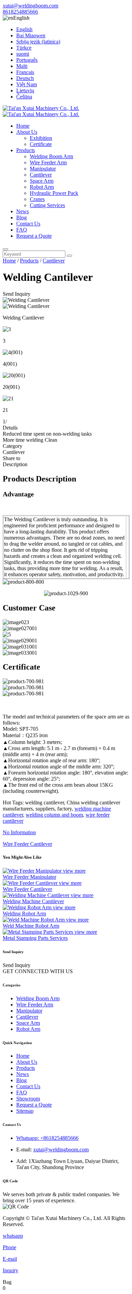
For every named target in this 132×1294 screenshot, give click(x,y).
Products (25, 150)
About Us (26, 132)
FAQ (21, 230)
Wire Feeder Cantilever (27, 889)
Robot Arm (42, 187)
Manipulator (43, 168)
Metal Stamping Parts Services (35, 938)
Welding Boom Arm (51, 156)
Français (25, 72)
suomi (22, 54)
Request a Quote (34, 236)
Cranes (37, 199)
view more (74, 871)
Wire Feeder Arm (48, 162)
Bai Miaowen (30, 35)
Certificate (41, 144)
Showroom (28, 1098)
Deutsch (25, 78)
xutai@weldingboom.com (30, 5)
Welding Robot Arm (24, 913)
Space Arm (41, 181)
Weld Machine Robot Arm (31, 926)
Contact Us (28, 223)
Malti (21, 66)
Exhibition (41, 138)
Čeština (24, 96)
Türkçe (23, 48)
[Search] (5, 249)
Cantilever (41, 175)
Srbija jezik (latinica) (38, 41)
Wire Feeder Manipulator (29, 877)
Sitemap (25, 1111)
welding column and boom (54, 815)
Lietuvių (25, 90)
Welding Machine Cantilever (33, 901)
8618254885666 (20, 12)
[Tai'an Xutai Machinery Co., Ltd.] (41, 111)
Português (27, 60)
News (22, 211)
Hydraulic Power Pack (54, 193)
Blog (21, 217)
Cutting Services (47, 205)
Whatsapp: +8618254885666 (47, 1138)
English (24, 29)
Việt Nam (26, 84)
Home (22, 126)
